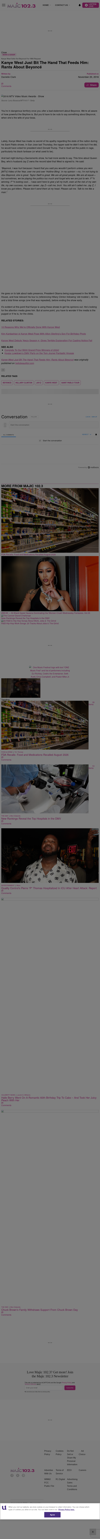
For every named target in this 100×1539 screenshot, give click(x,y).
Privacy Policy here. (66, 1509)
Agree (52, 1514)
